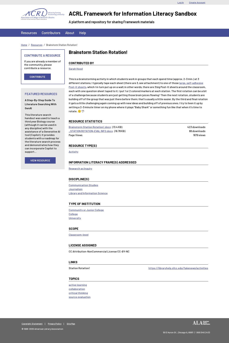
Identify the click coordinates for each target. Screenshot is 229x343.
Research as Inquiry (80, 168)
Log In (181, 2)
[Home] (42, 11)
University (75, 218)
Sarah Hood (76, 68)
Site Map (71, 323)
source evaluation (80, 296)
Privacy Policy (54, 323)
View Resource (40, 160)
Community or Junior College (86, 209)
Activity (73, 151)
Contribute (37, 76)
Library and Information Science (88, 193)
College (73, 214)
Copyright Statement (32, 323)
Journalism (75, 189)
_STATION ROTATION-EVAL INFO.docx (91, 131)
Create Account (197, 2)
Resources (29, 33)
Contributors (51, 33)
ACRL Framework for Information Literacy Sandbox (133, 13)
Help (82, 33)
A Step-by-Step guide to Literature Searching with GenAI (40, 104)
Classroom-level (79, 234)
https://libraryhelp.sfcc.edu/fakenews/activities (178, 268)
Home (24, 44)
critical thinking (78, 292)
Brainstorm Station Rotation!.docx (90, 126)
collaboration (77, 288)
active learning (78, 284)
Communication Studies (83, 185)
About (69, 33)
